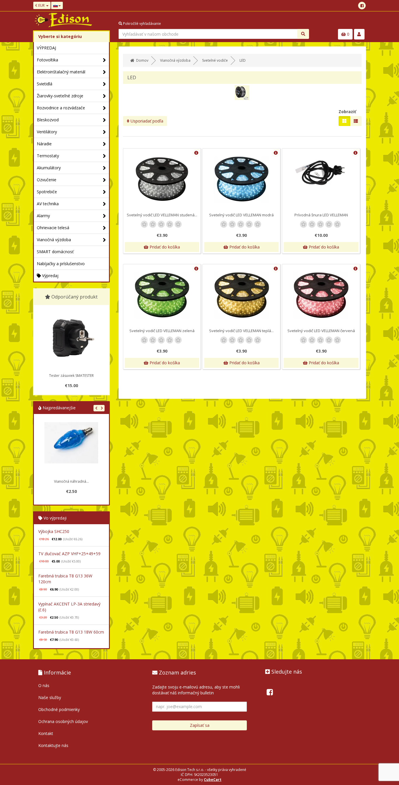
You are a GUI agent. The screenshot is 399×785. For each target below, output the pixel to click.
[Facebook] (362, 5)
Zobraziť (347, 111)
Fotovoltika (47, 60)
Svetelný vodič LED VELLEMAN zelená (162, 330)
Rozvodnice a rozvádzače (61, 108)
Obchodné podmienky (59, 709)
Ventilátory (47, 131)
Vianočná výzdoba (54, 239)
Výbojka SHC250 (53, 531)
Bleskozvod (48, 120)
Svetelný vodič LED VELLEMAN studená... (162, 215)
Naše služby (49, 697)
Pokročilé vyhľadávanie (141, 23)
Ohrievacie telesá (53, 227)
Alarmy (43, 215)
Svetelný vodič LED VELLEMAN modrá (241, 215)
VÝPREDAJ (46, 48)
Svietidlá (44, 84)
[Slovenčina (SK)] (57, 5)
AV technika (48, 203)
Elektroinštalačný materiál (61, 72)
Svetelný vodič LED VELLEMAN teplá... (241, 330)
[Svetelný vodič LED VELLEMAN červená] (321, 295)
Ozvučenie (46, 179)
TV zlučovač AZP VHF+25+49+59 (69, 553)
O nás (43, 685)
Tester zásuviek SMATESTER (71, 375)
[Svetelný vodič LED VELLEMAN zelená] (162, 295)
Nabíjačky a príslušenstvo (61, 263)
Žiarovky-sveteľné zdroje (60, 96)
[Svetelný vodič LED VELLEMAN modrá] (241, 179)
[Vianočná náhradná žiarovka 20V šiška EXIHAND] (71, 449)
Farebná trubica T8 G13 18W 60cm (71, 632)
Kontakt (45, 733)
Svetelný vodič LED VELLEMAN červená (321, 330)
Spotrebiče (47, 191)
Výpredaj (49, 275)
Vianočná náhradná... (71, 481)
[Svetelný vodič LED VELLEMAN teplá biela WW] (241, 295)
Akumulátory (49, 167)
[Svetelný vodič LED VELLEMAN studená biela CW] (162, 179)
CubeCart (212, 779)
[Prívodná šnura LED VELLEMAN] (321, 172)
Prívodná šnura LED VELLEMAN (321, 215)
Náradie (44, 143)
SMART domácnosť (55, 251)
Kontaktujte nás (53, 745)
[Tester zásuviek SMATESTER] (71, 338)
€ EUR (40, 5)
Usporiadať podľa (146, 121)
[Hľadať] (303, 34)
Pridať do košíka (164, 247)
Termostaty (48, 155)
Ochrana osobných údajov (63, 721)
